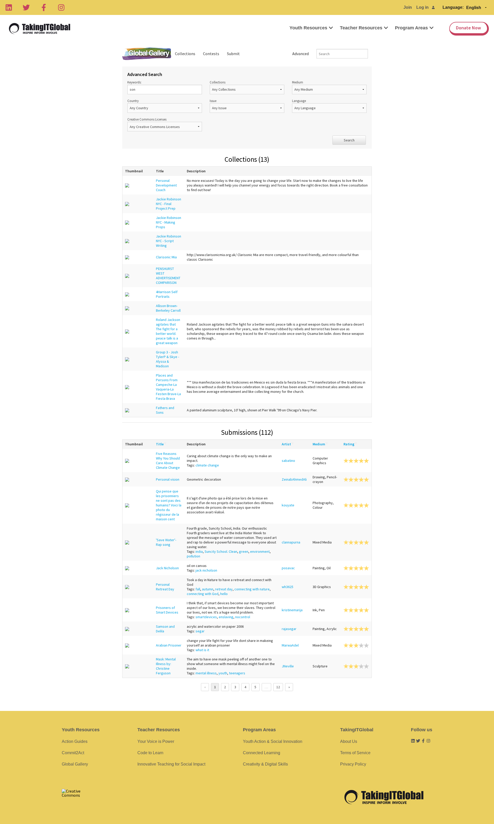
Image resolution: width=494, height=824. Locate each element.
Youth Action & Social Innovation (272, 741)
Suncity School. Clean (221, 551)
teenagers (237, 673)
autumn (207, 589)
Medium (297, 82)
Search (349, 140)
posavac (288, 568)
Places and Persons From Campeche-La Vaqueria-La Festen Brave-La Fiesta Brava (168, 387)
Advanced (300, 53)
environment (260, 551)
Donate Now (468, 28)
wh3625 (287, 586)
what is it (202, 650)
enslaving (226, 617)
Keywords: (134, 82)
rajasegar (289, 628)
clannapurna (291, 542)
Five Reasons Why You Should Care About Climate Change (168, 460)
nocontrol (242, 617)
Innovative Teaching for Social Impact (171, 764)
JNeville (288, 666)
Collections (185, 53)
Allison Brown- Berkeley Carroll (168, 308)
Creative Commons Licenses (146, 119)
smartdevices (206, 617)
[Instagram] (61, 7)
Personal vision (167, 479)
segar (200, 631)
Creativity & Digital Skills (265, 764)
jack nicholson (206, 570)
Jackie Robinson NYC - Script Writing (168, 241)
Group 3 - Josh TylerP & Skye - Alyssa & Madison (167, 359)
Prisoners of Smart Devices (167, 610)
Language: (453, 7)
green (243, 551)
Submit (233, 53)
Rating (348, 444)
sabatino (288, 460)
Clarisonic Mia (166, 257)
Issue (213, 101)
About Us (348, 741)
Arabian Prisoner (168, 645)
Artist (286, 444)
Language (299, 101)
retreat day (224, 589)
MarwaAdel (290, 645)
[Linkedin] (8, 7)
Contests (211, 53)
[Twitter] (26, 7)
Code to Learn (150, 753)
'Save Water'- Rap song (166, 542)
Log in (422, 7)
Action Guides (74, 741)
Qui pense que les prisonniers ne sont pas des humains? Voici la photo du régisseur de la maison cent (168, 505)
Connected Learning (261, 753)
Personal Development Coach (166, 185)
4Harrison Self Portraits (167, 294)
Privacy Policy (353, 764)
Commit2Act (73, 753)
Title (160, 444)
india (199, 551)
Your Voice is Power (155, 741)
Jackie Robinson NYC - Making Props (168, 222)
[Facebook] (43, 7)
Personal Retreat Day (165, 586)
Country (133, 101)
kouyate (288, 505)
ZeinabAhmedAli (294, 479)
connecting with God (202, 593)
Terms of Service (355, 753)
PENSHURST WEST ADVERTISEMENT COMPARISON (168, 275)
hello (224, 593)
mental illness (206, 673)
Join (407, 7)
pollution (193, 556)
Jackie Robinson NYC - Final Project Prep (168, 204)
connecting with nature (252, 589)
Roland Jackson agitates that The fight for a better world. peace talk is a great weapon (168, 331)
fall (198, 589)
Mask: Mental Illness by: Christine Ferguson (166, 666)
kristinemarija (292, 610)
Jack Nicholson (167, 568)
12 (278, 687)
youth (222, 673)
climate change (207, 465)
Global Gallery (146, 53)
